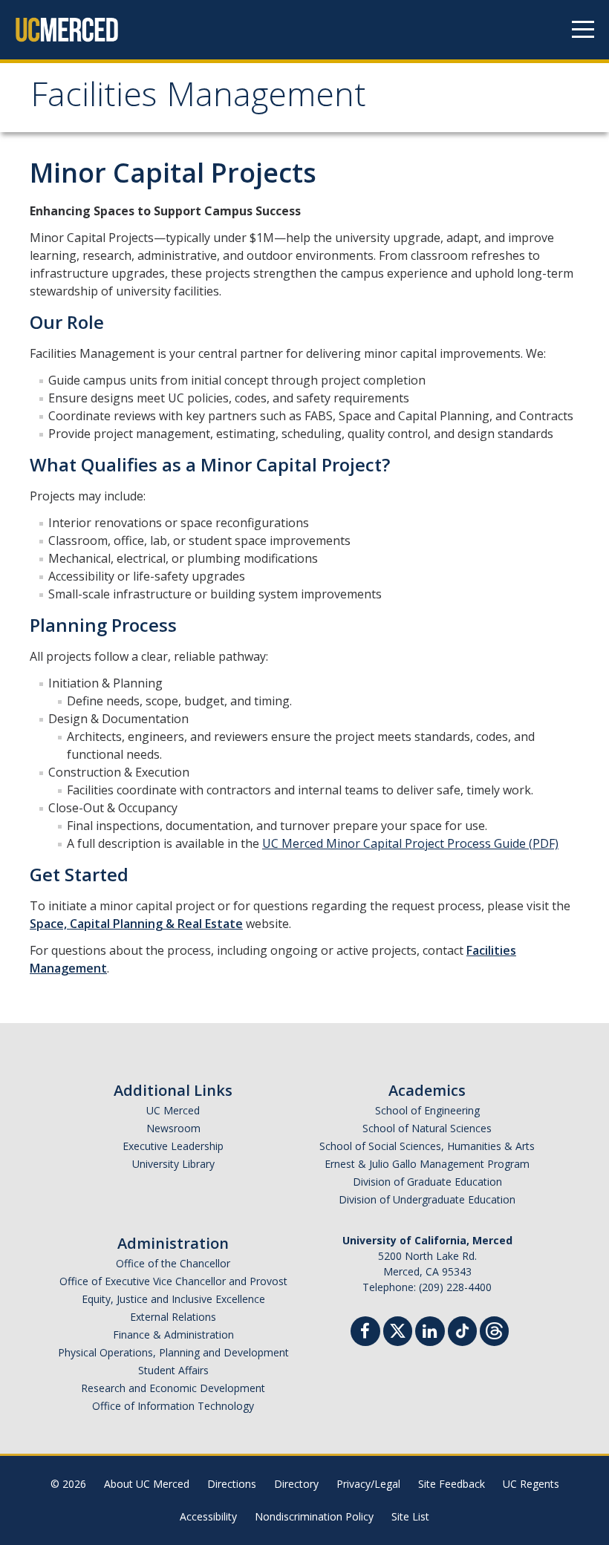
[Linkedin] (430, 1333)
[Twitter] (397, 1329)
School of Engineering (427, 1110)
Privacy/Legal (368, 1484)
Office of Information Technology (173, 1406)
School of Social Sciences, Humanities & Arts (427, 1146)
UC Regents (531, 1484)
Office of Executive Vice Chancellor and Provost (173, 1281)
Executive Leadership (173, 1146)
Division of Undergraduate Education (427, 1199)
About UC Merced (146, 1484)
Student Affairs (173, 1370)
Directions (231, 1484)
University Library (173, 1164)
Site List (410, 1516)
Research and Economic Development (173, 1388)
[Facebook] (365, 1333)
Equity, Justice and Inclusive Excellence (173, 1299)
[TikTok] (462, 1329)
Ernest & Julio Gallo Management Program (427, 1164)
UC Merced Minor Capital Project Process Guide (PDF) (410, 843)
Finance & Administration (173, 1334)
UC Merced (173, 1110)
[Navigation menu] (583, 29)
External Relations (173, 1317)
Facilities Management (198, 99)
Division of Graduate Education (427, 1182)
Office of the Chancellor (173, 1263)
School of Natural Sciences (427, 1128)
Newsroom (173, 1128)
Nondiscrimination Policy (314, 1516)
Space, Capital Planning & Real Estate (136, 923)
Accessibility (208, 1516)
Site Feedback (451, 1484)
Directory (296, 1484)
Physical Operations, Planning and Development (173, 1352)
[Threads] (494, 1329)
